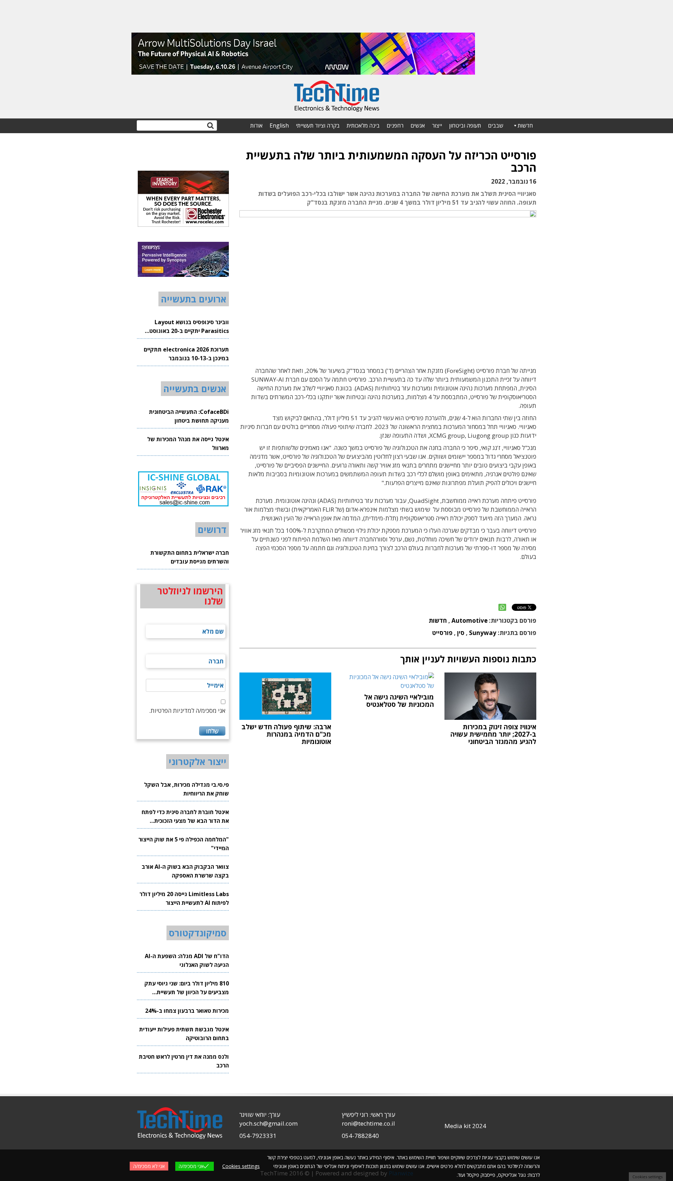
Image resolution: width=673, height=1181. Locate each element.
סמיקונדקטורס (197, 933)
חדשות (525, 125)
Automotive (469, 620)
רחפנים (395, 125)
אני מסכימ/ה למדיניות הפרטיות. (187, 710)
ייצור (437, 125)
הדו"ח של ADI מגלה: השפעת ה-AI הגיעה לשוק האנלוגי (187, 960)
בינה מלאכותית (363, 125)
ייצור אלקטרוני (197, 761)
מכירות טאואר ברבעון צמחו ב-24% (187, 1011)
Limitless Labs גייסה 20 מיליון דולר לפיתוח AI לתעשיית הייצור (184, 898)
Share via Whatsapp (502, 607)
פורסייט (442, 633)
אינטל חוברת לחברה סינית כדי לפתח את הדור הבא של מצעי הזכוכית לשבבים (185, 816)
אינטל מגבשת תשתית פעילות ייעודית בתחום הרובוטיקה (184, 1033)
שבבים (495, 125)
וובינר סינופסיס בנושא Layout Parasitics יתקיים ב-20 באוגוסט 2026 (189, 326)
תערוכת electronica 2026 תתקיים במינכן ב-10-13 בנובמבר (186, 354)
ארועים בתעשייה (193, 299)
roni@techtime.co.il (368, 1123)
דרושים (212, 529)
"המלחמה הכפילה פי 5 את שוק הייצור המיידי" (183, 843)
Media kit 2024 (465, 1126)
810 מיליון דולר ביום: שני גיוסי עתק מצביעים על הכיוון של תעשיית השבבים (186, 988)
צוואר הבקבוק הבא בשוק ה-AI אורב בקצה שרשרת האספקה (185, 871)
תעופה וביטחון (465, 125)
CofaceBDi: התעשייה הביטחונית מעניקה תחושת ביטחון (189, 416)
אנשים (417, 125)
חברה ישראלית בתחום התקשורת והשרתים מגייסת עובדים (189, 557)
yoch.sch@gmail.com (268, 1123)
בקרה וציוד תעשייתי (318, 125)
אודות (256, 125)
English (279, 125)
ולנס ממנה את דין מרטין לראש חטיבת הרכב (184, 1061)
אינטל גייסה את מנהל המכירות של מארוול (188, 443)
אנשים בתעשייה (194, 389)
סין (460, 633)
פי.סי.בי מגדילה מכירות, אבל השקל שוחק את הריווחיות (186, 789)
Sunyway (482, 633)
